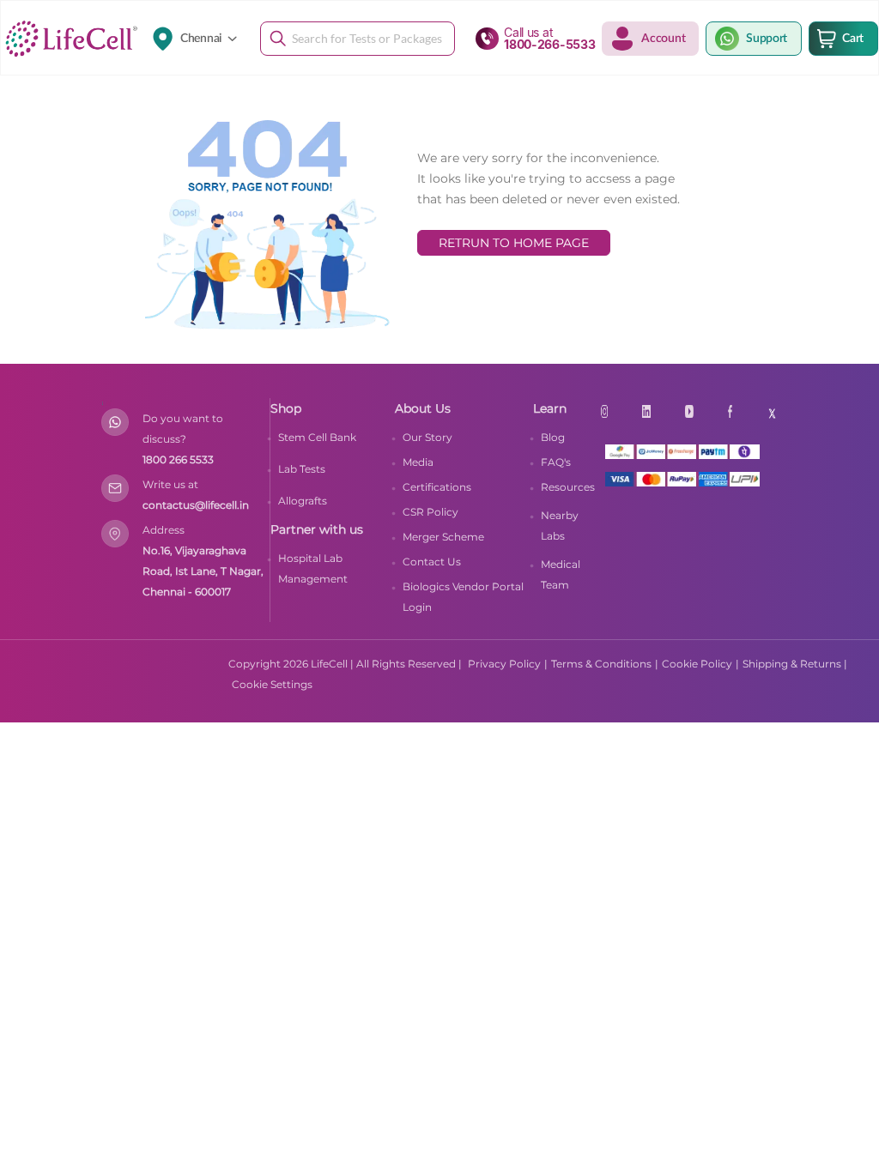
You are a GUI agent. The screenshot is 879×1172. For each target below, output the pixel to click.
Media (418, 462)
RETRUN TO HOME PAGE (514, 243)
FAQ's (556, 462)
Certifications (437, 486)
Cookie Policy (697, 663)
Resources (568, 486)
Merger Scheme (443, 536)
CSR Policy (430, 511)
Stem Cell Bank (317, 437)
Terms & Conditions (601, 663)
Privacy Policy (504, 663)
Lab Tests (301, 468)
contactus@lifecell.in (195, 504)
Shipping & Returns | (795, 663)
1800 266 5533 (178, 459)
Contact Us (432, 561)
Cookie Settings (272, 684)
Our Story (427, 437)
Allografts (302, 500)
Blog (553, 437)
